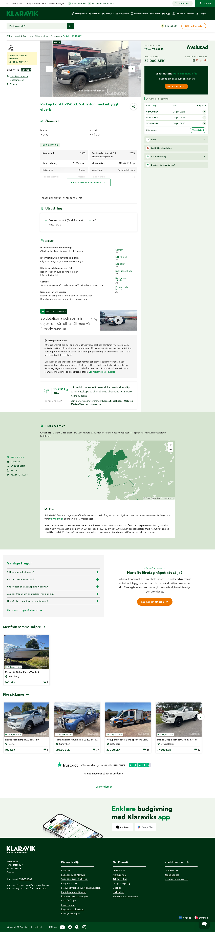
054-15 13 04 (25, 879)
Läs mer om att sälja (152, 601)
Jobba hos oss (172, 874)
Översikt (16, 462)
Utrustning (18, 466)
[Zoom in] (170, 444)
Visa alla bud (198, 130)
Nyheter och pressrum (176, 879)
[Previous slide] (49, 69)
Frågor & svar (33, 3)
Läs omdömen (104, 786)
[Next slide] (131, 69)
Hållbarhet (118, 892)
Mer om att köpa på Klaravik (23, 610)
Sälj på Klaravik (174, 86)
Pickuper (55, 36)
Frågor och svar (69, 883)
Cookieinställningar (54, 3)
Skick (14, 470)
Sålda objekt (171, 26)
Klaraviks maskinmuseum (125, 896)
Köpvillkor (66, 870)
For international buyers (73, 892)
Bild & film (17, 457)
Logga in (207, 3)
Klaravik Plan (119, 874)
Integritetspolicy (121, 883)
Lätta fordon (41, 36)
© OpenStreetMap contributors (158, 498)
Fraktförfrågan (68, 900)
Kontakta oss (16, 3)
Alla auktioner (78, 3)
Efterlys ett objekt (70, 913)
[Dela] (133, 106)
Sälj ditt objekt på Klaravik (74, 879)
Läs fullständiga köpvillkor (102, 371)
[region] (107, 470)
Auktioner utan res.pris (103, 3)
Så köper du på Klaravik (73, 874)
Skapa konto (184, 3)
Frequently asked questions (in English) (81, 887)
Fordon (27, 36)
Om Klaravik (119, 870)
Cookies (117, 887)
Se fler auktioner (17, 61)
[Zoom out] (170, 449)
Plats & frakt (19, 475)
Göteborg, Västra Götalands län (19, 78)
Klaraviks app (68, 905)
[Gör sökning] (70, 26)
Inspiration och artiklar (72, 909)
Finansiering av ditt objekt (74, 896)
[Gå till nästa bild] (200, 716)
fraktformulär (56, 518)
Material (38, 927)
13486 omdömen (115, 773)
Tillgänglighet (120, 879)
